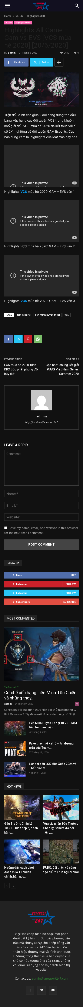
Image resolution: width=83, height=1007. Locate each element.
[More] (58, 62)
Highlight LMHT (36, 16)
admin (12, 52)
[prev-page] (7, 885)
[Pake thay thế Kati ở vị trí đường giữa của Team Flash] (15, 748)
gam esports (23, 314)
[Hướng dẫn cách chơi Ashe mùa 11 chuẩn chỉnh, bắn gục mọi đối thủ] (22, 852)
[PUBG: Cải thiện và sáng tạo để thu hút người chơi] (61, 852)
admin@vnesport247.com (50, 978)
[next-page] (13, 885)
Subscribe (69, 601)
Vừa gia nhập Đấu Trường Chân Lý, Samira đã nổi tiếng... (60, 828)
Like (73, 575)
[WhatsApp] (38, 339)
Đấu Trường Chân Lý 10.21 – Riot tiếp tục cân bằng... (21, 828)
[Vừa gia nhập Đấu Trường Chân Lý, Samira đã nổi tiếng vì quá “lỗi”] (61, 807)
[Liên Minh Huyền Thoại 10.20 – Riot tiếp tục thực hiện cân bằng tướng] (15, 728)
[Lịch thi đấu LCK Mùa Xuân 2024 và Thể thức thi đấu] (15, 769)
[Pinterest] (28, 339)
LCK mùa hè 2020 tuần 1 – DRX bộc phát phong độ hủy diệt (23, 369)
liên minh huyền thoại (47, 314)
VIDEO (19, 16)
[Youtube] (53, 990)
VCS (66, 314)
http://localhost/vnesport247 (41, 422)
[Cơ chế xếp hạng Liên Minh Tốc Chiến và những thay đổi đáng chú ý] (41, 654)
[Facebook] (8, 339)
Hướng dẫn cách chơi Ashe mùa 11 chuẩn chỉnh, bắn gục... (19, 872)
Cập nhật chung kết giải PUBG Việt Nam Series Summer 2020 (62, 369)
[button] (7, 5)
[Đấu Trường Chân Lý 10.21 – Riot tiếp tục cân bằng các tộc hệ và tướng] (22, 807)
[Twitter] (18, 339)
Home (7, 16)
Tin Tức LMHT (11, 686)
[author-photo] (41, 410)
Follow (71, 584)
